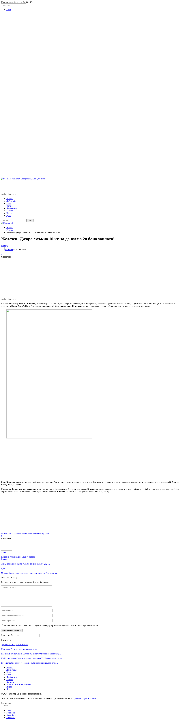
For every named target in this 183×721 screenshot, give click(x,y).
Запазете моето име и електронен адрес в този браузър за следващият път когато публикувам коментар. (51, 625)
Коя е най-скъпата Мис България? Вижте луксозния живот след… (31, 654)
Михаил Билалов (9, 534)
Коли (8, 203)
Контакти (10, 682)
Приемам (77, 698)
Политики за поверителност (19, 684)
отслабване (22, 534)
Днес (8, 215)
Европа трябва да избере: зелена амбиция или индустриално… (30, 663)
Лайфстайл (11, 201)
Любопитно (11, 208)
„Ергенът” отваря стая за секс (14, 644)
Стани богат (32, 534)
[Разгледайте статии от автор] (6, 550)
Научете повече (89, 698)
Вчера (9, 213)
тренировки (43, 534)
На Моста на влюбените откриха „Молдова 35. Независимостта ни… (32, 658)
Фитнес (9, 206)
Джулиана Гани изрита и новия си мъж (19, 649)
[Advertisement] (12, 53)
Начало (9, 198)
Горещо (9, 211)
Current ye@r (7, 635)
